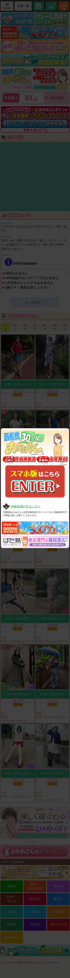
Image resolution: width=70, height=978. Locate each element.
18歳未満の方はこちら (25, 506)
